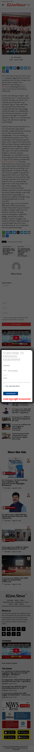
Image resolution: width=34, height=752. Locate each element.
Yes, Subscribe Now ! (13, 386)
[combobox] (5, 370)
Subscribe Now (10, 393)
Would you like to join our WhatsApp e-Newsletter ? (16, 383)
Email (5, 375)
